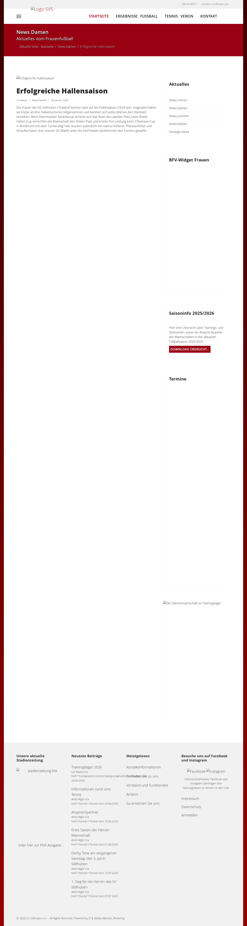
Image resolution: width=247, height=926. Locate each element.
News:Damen (39, 100)
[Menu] (18, 16)
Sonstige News (179, 132)
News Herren (178, 100)
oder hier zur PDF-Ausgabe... (41, 845)
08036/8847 (189, 4)
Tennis (171, 16)
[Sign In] (229, 16)
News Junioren (179, 116)
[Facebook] (18, 5)
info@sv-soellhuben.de (215, 4)
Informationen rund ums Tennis (91, 792)
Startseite (99, 16)
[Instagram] (26, 5)
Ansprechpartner (84, 812)
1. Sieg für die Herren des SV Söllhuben (93, 884)
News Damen (178, 108)
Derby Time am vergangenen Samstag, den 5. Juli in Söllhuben (94, 858)
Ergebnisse (127, 16)
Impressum (190, 798)
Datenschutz (191, 806)
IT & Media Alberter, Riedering (106, 918)
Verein (186, 16)
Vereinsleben (178, 124)
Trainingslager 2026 (86, 767)
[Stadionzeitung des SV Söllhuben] (41, 803)
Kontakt (208, 16)
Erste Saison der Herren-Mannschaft (90, 833)
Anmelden (189, 815)
